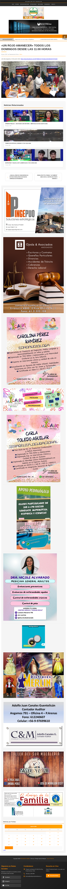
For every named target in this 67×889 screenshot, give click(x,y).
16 (58, 838)
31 (8, 847)
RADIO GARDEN (40, 4)
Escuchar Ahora (54, 875)
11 (17, 838)
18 (17, 841)
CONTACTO (53, 4)
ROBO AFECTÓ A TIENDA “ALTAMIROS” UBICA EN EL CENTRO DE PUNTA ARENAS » (47, 177)
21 (41, 841)
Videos (20, 54)
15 (49, 838)
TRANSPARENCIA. (47, 4)
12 (25, 838)
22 (49, 841)
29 (49, 844)
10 (8, 838)
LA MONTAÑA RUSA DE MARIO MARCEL (43, 39)
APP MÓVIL (17, 4)
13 (33, 838)
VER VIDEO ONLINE (33, 4)
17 (8, 841)
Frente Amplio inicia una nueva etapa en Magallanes (17, 39)
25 (17, 844)
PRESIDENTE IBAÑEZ (25, 858)
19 (25, 841)
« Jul (4, 850)
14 (41, 838)
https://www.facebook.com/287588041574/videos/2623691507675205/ (39, 59)
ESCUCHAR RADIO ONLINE (24, 4)
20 (33, 841)
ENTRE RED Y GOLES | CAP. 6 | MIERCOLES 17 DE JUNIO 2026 (21, 162)
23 (58, 841)
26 (25, 844)
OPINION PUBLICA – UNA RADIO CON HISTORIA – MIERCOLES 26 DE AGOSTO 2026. (26, 123)
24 (8, 844)
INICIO (13, 4)
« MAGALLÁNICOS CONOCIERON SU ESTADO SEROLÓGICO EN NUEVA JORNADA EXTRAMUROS (19, 177)
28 (41, 844)
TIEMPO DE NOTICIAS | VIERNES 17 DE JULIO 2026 (18, 143)
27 (33, 844)
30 (58, 844)
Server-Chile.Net (50, 858)
